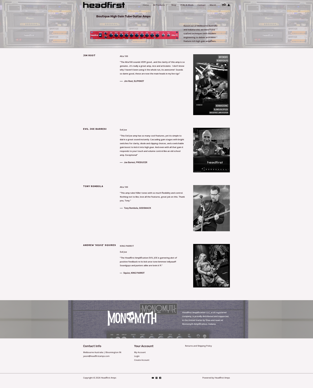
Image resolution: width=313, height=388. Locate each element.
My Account (140, 352)
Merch (213, 5)
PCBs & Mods (186, 5)
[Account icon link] (229, 5)
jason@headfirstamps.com (96, 356)
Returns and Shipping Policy (198, 345)
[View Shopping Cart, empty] (222, 5)
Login (137, 356)
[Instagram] (156, 378)
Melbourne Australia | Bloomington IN (102, 352)
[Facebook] (160, 378)
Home (146, 5)
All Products (159, 5)
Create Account (141, 360)
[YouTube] (153, 378)
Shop (173, 5)
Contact (202, 5)
